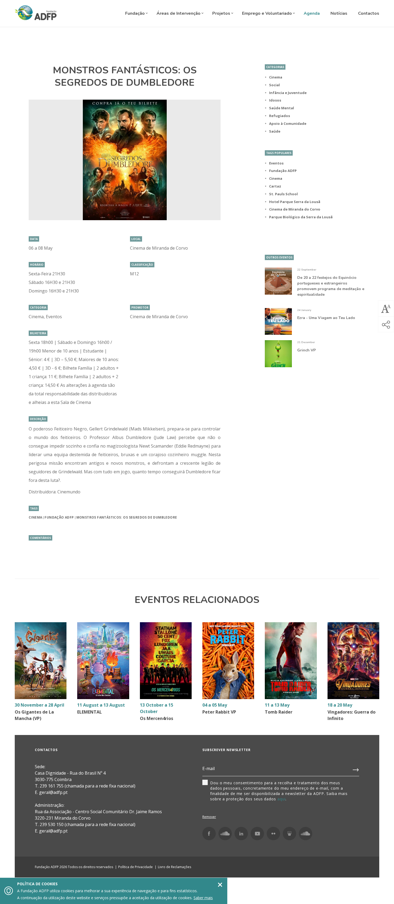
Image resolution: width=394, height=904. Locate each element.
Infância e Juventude (288, 92)
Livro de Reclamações (174, 867)
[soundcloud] (305, 833)
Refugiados (279, 115)
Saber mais (203, 897)
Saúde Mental (281, 108)
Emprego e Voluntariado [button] (267, 13)
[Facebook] (209, 833)
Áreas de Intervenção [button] (179, 13)
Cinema (35, 517)
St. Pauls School (283, 194)
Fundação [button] (135, 13)
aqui (281, 798)
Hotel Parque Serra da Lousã (294, 201)
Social (274, 84)
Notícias (338, 13)
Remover (209, 817)
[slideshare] (289, 833)
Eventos (276, 163)
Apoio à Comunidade (287, 123)
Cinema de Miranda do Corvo (294, 209)
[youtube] (257, 833)
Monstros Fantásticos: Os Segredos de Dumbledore (126, 517)
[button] (386, 309)
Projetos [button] (221, 13)
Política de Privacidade (135, 867)
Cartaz (275, 186)
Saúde (274, 131)
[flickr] (273, 833)
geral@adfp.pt (53, 831)
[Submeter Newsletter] (356, 768)
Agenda (312, 13)
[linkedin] (241, 833)
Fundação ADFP (59, 517)
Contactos (368, 13)
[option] (125, 160)
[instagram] (225, 833)
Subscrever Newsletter (226, 750)
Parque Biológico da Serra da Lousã (301, 217)
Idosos (275, 100)
